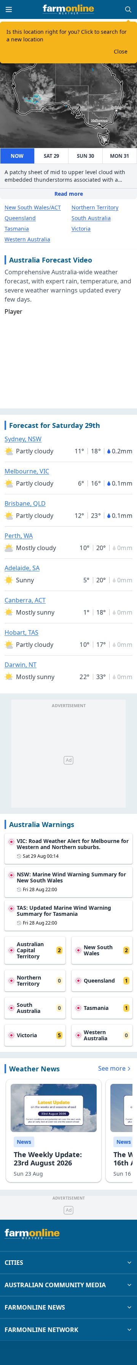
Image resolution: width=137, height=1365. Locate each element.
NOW (17, 156)
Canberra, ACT (25, 600)
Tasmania (17, 228)
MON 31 (119, 156)
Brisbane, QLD (25, 503)
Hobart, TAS (21, 632)
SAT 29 (51, 156)
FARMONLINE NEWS (35, 1307)
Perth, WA (19, 536)
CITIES (14, 1262)
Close (120, 51)
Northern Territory (95, 207)
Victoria (81, 228)
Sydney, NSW (23, 439)
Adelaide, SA (22, 568)
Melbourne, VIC (27, 471)
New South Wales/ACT (33, 207)
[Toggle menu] (9, 9)
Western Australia (27, 239)
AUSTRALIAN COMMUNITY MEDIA (55, 1285)
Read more (68, 193)
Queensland (20, 218)
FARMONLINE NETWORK (41, 1330)
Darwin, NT (21, 665)
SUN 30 (85, 156)
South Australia (91, 218)
